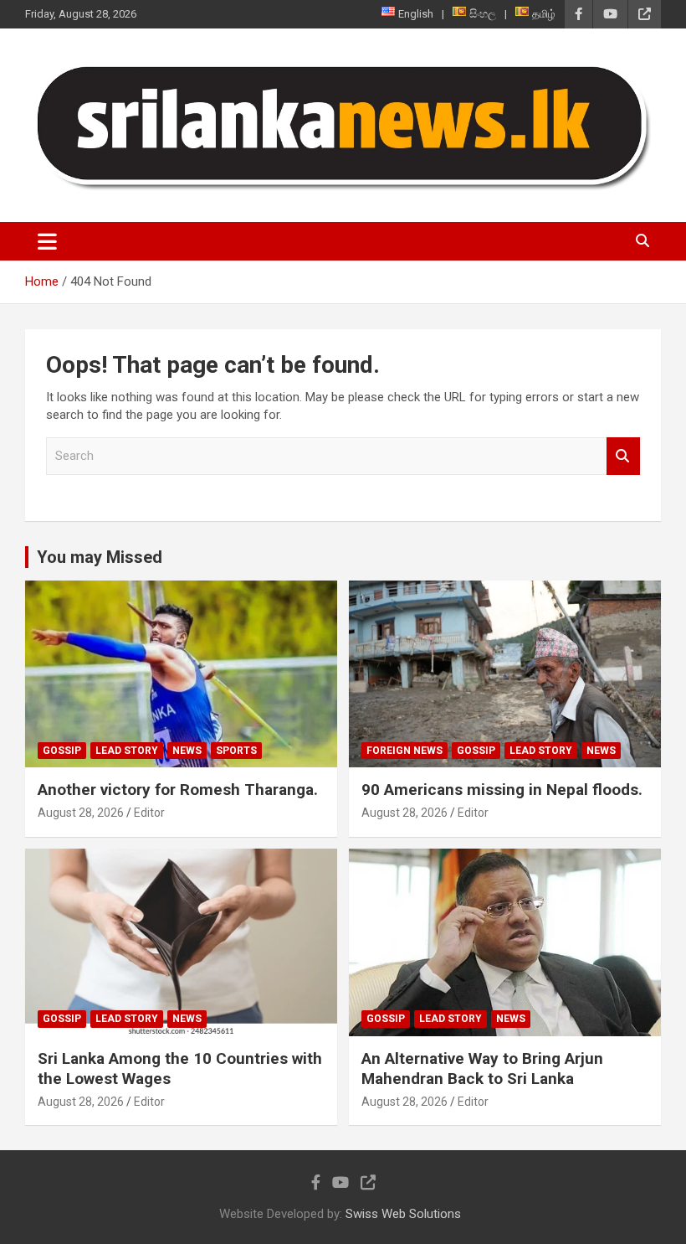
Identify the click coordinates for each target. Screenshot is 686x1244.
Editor (149, 812)
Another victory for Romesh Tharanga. (178, 789)
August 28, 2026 (81, 812)
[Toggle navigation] (47, 241)
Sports (236, 750)
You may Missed (99, 557)
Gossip (62, 750)
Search (623, 456)
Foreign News (404, 750)
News (187, 750)
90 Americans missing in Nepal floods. (501, 789)
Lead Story (126, 750)
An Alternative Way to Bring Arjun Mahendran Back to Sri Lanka (482, 1069)
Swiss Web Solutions (403, 1213)
